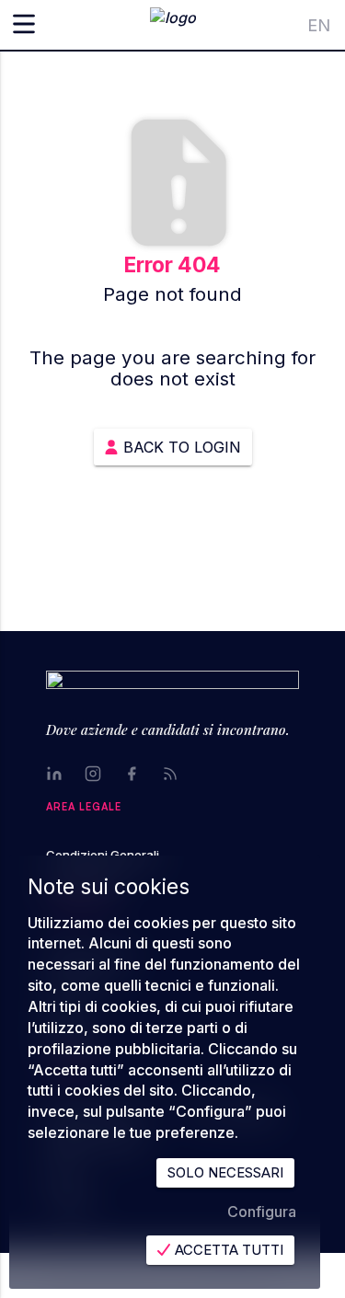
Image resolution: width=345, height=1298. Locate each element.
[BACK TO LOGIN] (173, 424)
